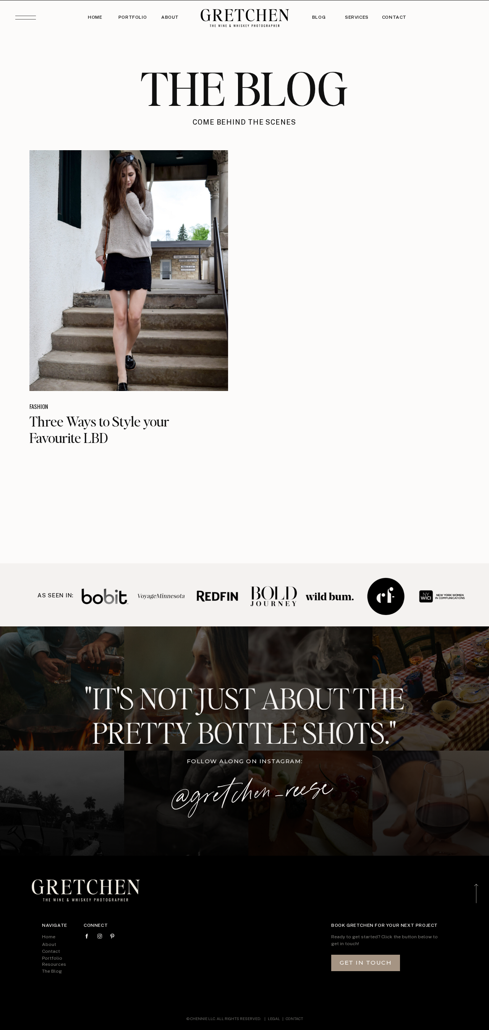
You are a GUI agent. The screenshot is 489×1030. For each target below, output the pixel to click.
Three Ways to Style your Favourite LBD (99, 429)
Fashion (38, 406)
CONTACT (294, 1018)
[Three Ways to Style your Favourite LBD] (128, 270)
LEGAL (274, 1018)
